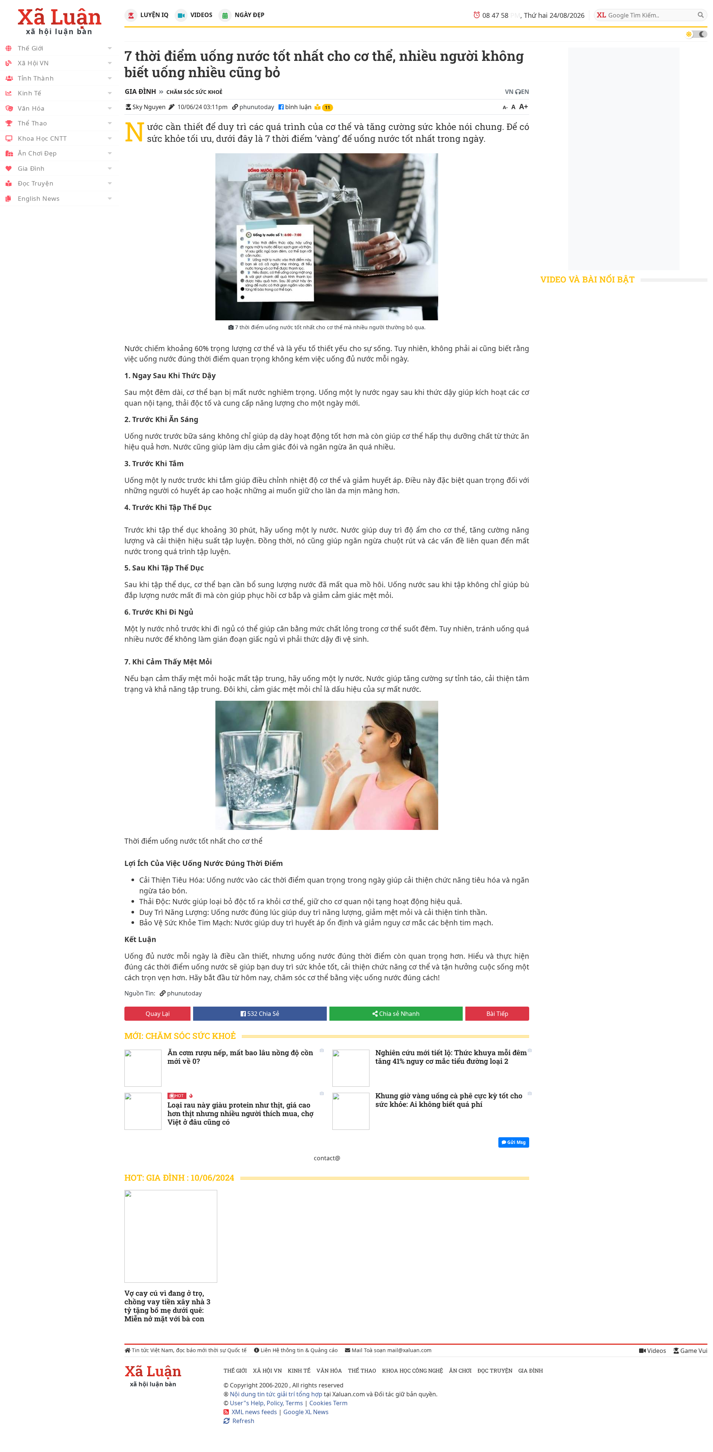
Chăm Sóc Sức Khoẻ (194, 91)
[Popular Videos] (181, 15)
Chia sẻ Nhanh (399, 1014)
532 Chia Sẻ (262, 1014)
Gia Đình (31, 168)
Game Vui (693, 1351)
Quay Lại (158, 1014)
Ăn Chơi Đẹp (37, 153)
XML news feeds (254, 1412)
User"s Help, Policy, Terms (267, 1403)
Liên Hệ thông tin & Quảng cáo (298, 1350)
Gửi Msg (516, 1142)
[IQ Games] (130, 15)
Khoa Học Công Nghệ (412, 1370)
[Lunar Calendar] (224, 15)
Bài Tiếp (497, 1014)
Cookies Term (328, 1403)
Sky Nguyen (149, 107)
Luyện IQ (154, 15)
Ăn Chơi (460, 1370)
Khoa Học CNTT (42, 138)
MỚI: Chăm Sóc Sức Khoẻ (180, 1035)
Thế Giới (30, 48)
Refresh (243, 1421)
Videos (200, 15)
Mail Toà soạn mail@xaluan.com (391, 1350)
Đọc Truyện (35, 183)
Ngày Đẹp (248, 15)
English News (39, 198)
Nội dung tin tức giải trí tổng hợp (276, 1394)
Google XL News (306, 1412)
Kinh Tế (29, 93)
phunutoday (257, 107)
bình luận (299, 107)
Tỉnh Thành (36, 78)
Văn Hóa (31, 108)
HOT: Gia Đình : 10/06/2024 (179, 1177)
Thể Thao (32, 123)
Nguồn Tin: (139, 993)
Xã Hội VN (33, 63)
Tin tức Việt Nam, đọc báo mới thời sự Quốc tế (188, 1350)
